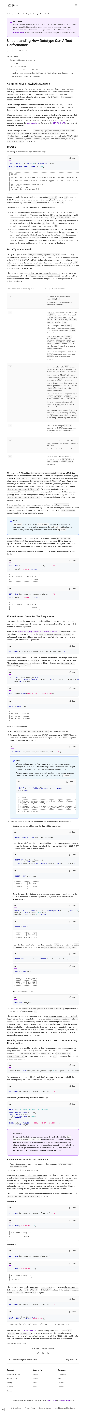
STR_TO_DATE (59, 123)
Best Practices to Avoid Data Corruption (26, 76)
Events (35, 1382)
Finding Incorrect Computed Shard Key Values (28, 70)
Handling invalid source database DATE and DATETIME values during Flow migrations (42, 73)
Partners (61, 1387)
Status (9, 1391)
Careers (60, 1382)
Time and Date (30, 1330)
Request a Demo (13, 1378)
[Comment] (48, 1352)
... (15, 14)
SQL (10, 158)
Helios (9, 14)
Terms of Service (64, 1400)
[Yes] (37, 1352)
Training (35, 1387)
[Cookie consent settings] (3, 1409)
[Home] (13, 5)
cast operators (33, 123)
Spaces (35, 1378)
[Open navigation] (76, 5)
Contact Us (62, 1374)
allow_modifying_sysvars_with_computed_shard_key (39, 631)
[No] (43, 1352)
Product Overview (13, 1374)
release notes (18, 32)
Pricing (9, 1382)
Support (10, 1387)
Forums (35, 1374)
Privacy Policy (51, 1400)
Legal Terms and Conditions (65, 1408)
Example (15, 63)
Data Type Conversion (18, 66)
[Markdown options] (10, 50)
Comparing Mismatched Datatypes (22, 60)
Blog (59, 1378)
